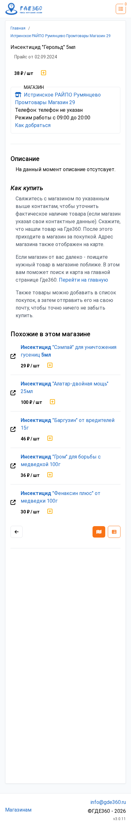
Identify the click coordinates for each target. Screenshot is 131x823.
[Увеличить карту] (16, 532)
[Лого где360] (24, 9)
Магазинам (18, 810)
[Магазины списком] (114, 532)
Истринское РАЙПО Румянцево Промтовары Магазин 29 (60, 36)
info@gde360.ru (108, 802)
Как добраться (33, 125)
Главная (17, 28)
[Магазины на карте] (99, 532)
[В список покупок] (43, 73)
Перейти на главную (83, 280)
